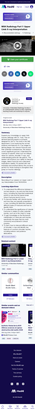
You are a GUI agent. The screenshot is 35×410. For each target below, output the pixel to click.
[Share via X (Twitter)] (24, 73)
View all (30, 305)
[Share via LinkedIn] (17, 73)
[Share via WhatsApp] (30, 73)
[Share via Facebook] (11, 73)
